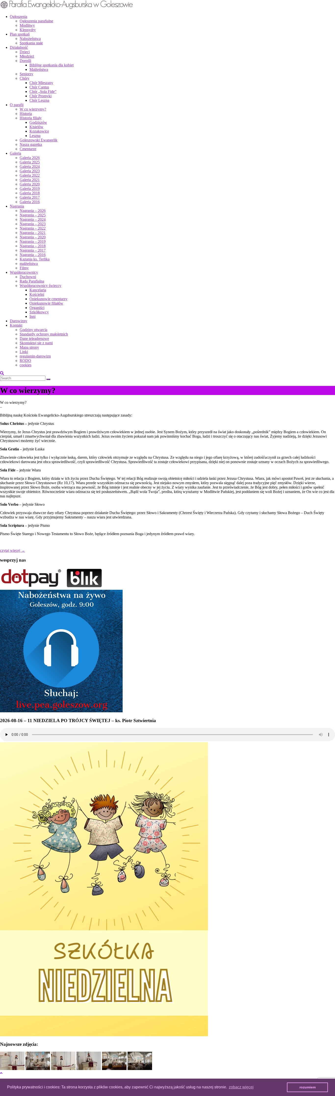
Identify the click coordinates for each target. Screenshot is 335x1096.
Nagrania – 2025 (33, 215)
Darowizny (18, 321)
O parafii (17, 105)
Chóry (24, 78)
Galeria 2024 (30, 166)
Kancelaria (37, 290)
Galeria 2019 (30, 188)
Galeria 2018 (30, 193)
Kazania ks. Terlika (35, 259)
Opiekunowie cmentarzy (48, 299)
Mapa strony (29, 347)
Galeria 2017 (30, 197)
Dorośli (25, 61)
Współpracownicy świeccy (40, 285)
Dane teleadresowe (34, 338)
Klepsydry (28, 30)
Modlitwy (27, 25)
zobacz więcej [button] (241, 1087)
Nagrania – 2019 (33, 241)
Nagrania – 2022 (33, 228)
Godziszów (38, 122)
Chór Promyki (40, 96)
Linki (24, 352)
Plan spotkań (20, 34)
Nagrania (17, 206)
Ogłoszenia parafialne (36, 21)
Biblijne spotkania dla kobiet (51, 65)
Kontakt (16, 325)
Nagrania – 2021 (33, 233)
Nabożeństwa (30, 39)
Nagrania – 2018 (33, 246)
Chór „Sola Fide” (42, 91)
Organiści (36, 308)
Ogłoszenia (18, 16)
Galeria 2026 (30, 158)
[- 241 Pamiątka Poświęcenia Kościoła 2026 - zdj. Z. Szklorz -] (12, 1069)
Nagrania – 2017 (33, 250)
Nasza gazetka (31, 144)
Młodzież (27, 56)
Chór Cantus (39, 87)
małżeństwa (29, 263)
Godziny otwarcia (33, 330)
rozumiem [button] (307, 1087)
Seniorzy (26, 74)
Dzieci (25, 52)
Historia (26, 113)
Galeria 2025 (30, 162)
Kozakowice (39, 131)
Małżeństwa (38, 69)
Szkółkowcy (39, 312)
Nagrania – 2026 (33, 211)
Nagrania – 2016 (33, 255)
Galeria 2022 (30, 175)
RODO (25, 360)
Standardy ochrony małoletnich (44, 334)
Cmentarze (28, 149)
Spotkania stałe (31, 43)
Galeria (15, 153)
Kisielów (36, 127)
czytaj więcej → (12, 550)
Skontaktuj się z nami (36, 343)
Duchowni (28, 277)
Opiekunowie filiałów (46, 303)
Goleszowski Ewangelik (38, 140)
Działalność (19, 47)
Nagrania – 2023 (33, 224)
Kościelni (36, 294)
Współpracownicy (24, 272)
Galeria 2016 (30, 202)
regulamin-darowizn (35, 356)
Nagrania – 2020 (33, 237)
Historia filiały (31, 118)
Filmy (24, 268)
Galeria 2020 (30, 184)
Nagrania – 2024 (33, 219)
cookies (25, 365)
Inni (32, 316)
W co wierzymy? (33, 109)
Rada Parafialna (32, 281)
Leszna (34, 136)
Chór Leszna (39, 100)
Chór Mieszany (41, 83)
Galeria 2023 (30, 171)
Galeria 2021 (30, 180)
